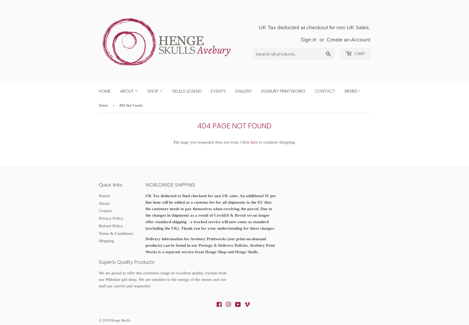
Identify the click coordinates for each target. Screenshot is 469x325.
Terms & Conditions (116, 233)
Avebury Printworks (283, 91)
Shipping (106, 241)
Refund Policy (111, 226)
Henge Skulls (120, 320)
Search (104, 196)
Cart (359, 53)
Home (105, 91)
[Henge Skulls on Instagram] (228, 305)
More (350, 91)
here (254, 142)
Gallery (243, 91)
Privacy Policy (111, 218)
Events (218, 91)
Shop (153, 91)
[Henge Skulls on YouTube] (238, 305)
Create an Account (348, 40)
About (127, 91)
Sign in (309, 40)
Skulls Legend (187, 91)
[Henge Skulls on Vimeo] (247, 305)
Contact (325, 91)
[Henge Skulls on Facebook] (219, 305)
